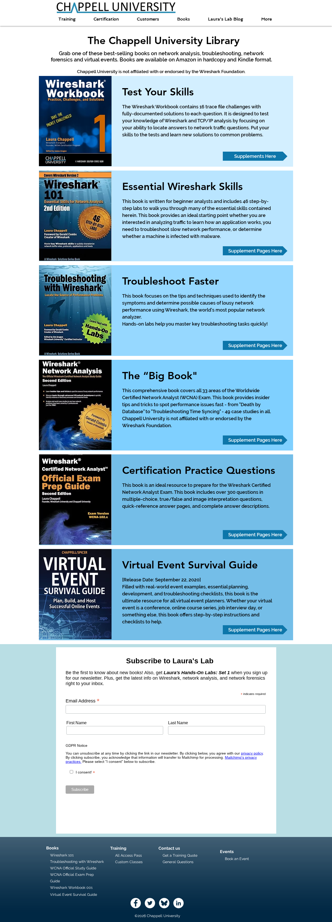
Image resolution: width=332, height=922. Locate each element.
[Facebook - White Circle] (135, 903)
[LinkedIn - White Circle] (178, 903)
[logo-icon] (164, 903)
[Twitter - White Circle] (150, 903)
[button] (67, 19)
